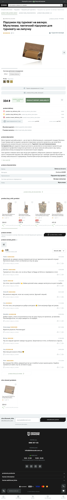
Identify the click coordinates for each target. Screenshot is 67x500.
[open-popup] (3, 491)
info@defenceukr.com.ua (33, 450)
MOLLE (6, 74)
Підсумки (17, 9)
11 (57, 218)
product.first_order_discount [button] (35, 93)
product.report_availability (38, 100)
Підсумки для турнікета (28, 9)
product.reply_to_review (12, 263)
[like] (62, 100)
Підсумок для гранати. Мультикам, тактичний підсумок (57, 215)
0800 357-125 (33, 443)
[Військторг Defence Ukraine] (33, 434)
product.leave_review (56, 234)
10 (24, 218)
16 (8, 218)
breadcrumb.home (6, 9)
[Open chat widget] (63, 491)
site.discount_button (53, 419)
